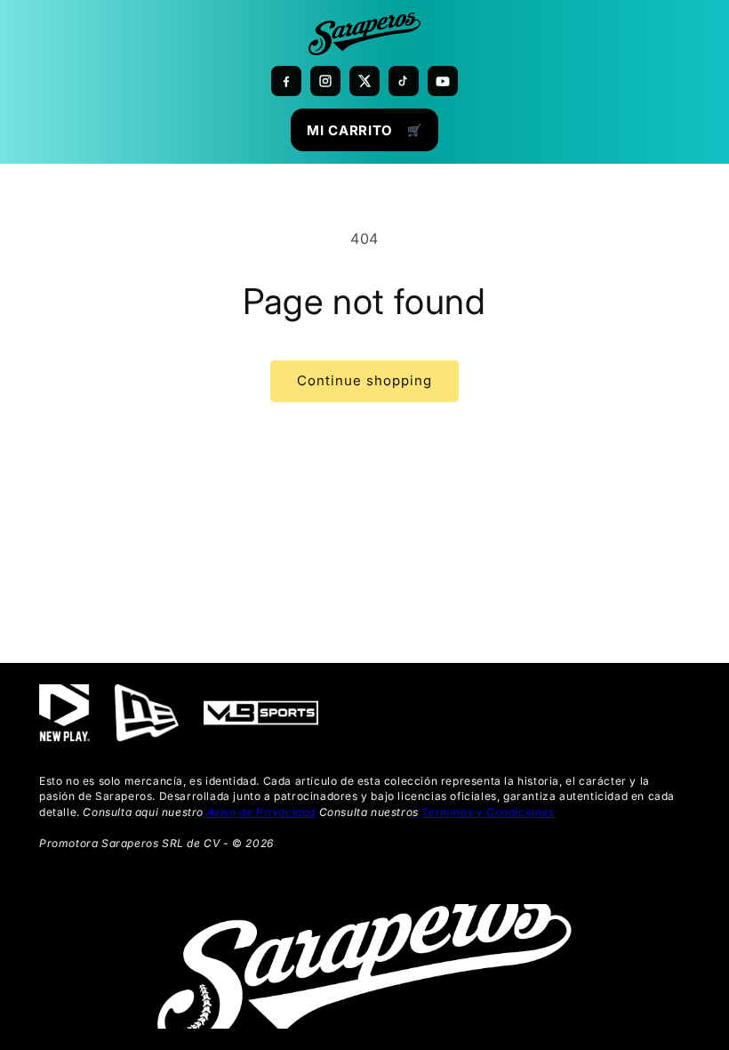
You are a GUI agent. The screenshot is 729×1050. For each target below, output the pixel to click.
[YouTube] (443, 81)
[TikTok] (404, 81)
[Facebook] (286, 81)
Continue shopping (364, 380)
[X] (364, 81)
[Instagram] (325, 81)
